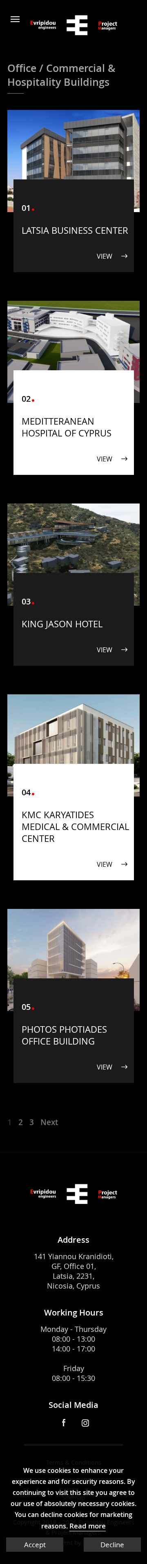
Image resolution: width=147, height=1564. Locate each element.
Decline (112, 1544)
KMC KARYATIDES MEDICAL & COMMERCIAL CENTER (75, 826)
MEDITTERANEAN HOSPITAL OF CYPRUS (66, 427)
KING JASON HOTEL (62, 624)
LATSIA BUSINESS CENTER (75, 230)
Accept (35, 1544)
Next (49, 1122)
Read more (87, 1525)
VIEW (104, 256)
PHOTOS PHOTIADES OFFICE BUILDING (64, 1035)
